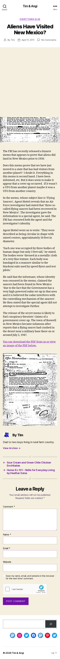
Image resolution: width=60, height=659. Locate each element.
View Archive (11, 448)
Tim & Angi (30, 6)
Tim (13, 40)
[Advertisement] (30, 86)
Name (7, 534)
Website (7, 562)
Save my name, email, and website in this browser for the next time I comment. (30, 577)
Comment (9, 506)
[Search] (50, 624)
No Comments (48, 40)
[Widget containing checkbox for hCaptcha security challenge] (25, 589)
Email (6, 548)
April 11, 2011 (28, 40)
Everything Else (30, 19)
